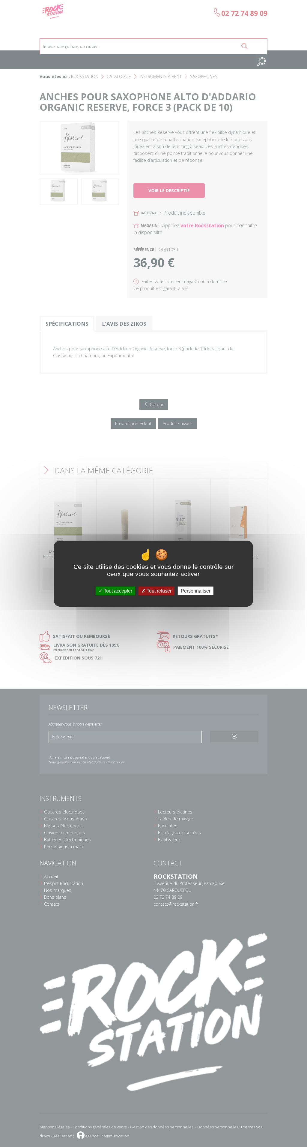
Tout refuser (158, 590)
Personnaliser (195, 590)
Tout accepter (117, 590)
